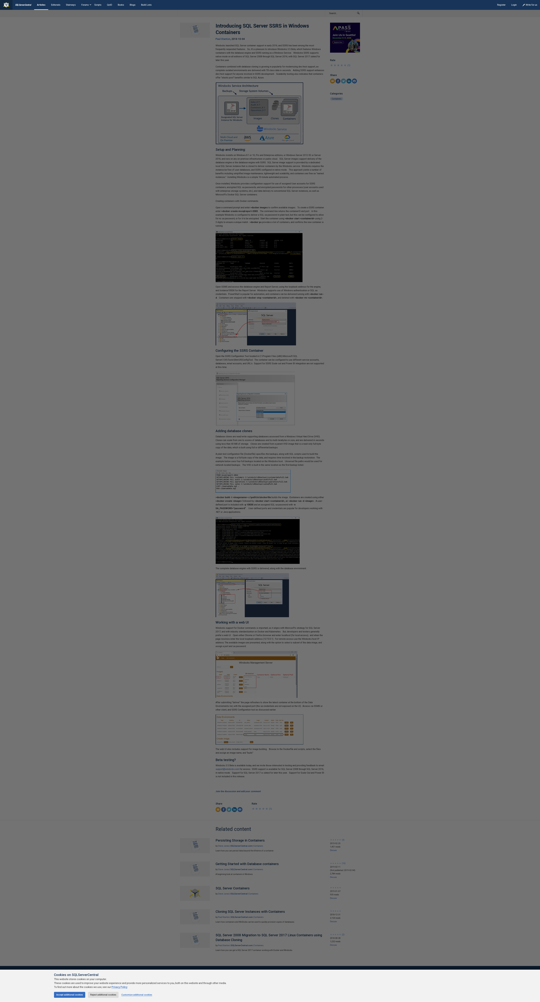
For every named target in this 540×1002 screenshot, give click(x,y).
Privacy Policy (119, 987)
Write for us (531, 5)
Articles (41, 5)
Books (121, 5)
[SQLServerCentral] (6, 5)
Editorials (55, 5)
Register (501, 5)
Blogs (132, 5)
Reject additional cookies (103, 994)
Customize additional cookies (136, 994)
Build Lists (146, 5)
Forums (85, 5)
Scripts (97, 5)
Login (514, 5)
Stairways (71, 5)
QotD (109, 5)
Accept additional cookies (69, 994)
